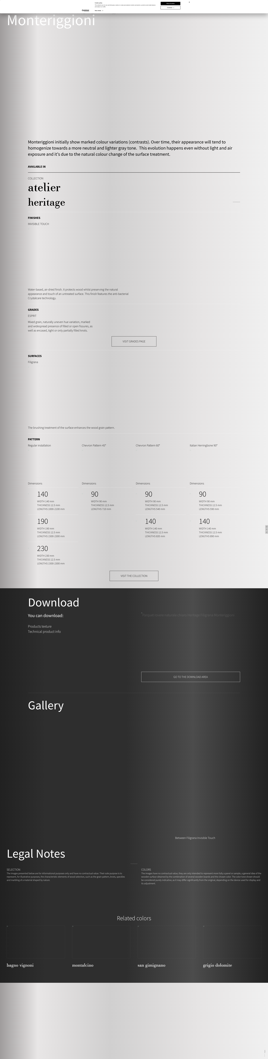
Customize (169, 7)
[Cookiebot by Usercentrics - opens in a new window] (85, 11)
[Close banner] (189, 2)
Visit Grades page (134, 341)
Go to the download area (191, 677)
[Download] (266, 526)
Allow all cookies (170, 3)
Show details (98, 10)
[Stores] (266, 529)
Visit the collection (134, 576)
